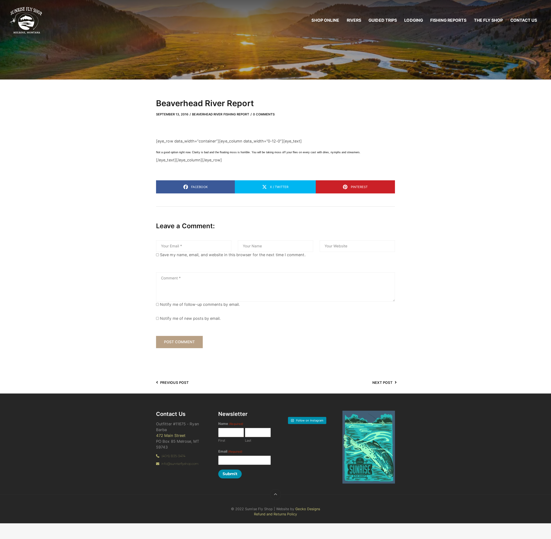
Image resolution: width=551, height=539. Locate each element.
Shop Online (325, 20)
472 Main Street (171, 435)
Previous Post (174, 382)
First (221, 440)
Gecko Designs (307, 509)
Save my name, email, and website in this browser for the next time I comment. (233, 255)
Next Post (382, 382)
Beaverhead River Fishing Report (220, 114)
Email (230, 451)
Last (248, 440)
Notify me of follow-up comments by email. (200, 304)
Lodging (413, 20)
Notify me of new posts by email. (190, 318)
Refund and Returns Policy (275, 514)
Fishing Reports (448, 20)
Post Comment (179, 342)
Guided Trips (382, 20)
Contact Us (523, 20)
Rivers (354, 20)
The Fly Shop (488, 20)
